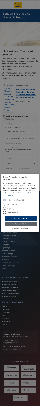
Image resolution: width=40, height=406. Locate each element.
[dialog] (20, 203)
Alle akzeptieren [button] (20, 218)
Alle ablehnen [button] (21, 224)
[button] (20, 229)
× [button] (35, 176)
